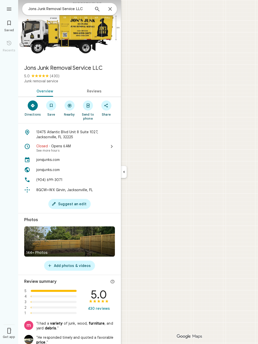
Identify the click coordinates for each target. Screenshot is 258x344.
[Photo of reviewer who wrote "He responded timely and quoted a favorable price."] (28, 339)
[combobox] (59, 9)
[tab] (44, 91)
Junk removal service (41, 81)
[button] (69, 326)
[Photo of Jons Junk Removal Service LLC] (69, 30)
